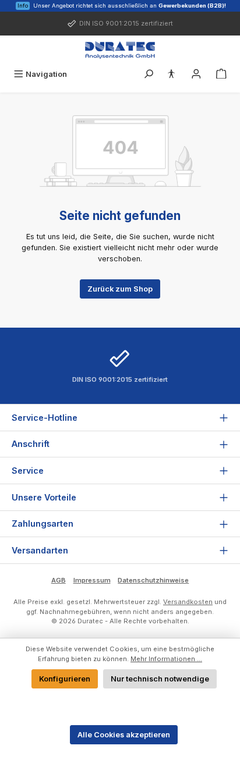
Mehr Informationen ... (166, 659)
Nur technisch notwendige (160, 678)
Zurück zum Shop (120, 289)
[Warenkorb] (221, 74)
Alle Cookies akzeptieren (123, 734)
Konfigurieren (64, 678)
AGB (58, 580)
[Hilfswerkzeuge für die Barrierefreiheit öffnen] (171, 74)
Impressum (92, 580)
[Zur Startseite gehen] (120, 50)
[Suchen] (148, 74)
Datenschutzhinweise (153, 580)
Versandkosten (188, 602)
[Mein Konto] (196, 74)
